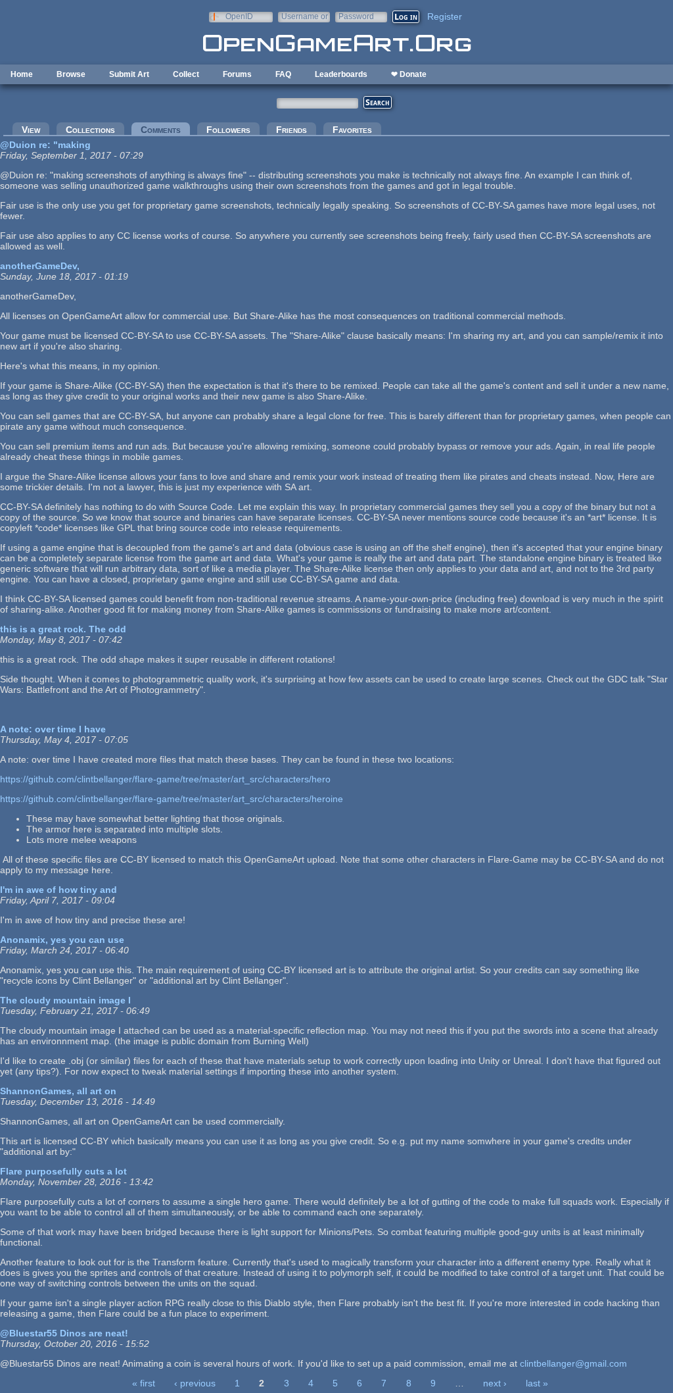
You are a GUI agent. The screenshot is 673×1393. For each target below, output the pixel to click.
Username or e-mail (304, 16)
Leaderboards (341, 74)
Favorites (352, 129)
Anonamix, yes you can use (62, 939)
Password (356, 16)
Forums (237, 74)
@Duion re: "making (45, 144)
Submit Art (129, 74)
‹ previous (195, 1383)
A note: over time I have (53, 729)
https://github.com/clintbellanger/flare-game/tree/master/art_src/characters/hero (165, 779)
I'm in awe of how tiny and (58, 889)
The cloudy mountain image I (65, 1000)
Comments (165, 129)
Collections (90, 129)
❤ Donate (409, 74)
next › (495, 1383)
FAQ (283, 74)
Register (444, 16)
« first (143, 1383)
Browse (71, 74)
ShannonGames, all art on (58, 1091)
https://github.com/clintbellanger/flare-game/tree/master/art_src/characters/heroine (171, 799)
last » (537, 1383)
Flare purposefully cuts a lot (63, 1171)
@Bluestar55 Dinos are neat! (64, 1333)
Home (22, 74)
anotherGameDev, (40, 266)
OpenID (239, 16)
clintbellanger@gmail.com (573, 1363)
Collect (186, 74)
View (31, 129)
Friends (291, 129)
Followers (228, 129)
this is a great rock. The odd (63, 629)
